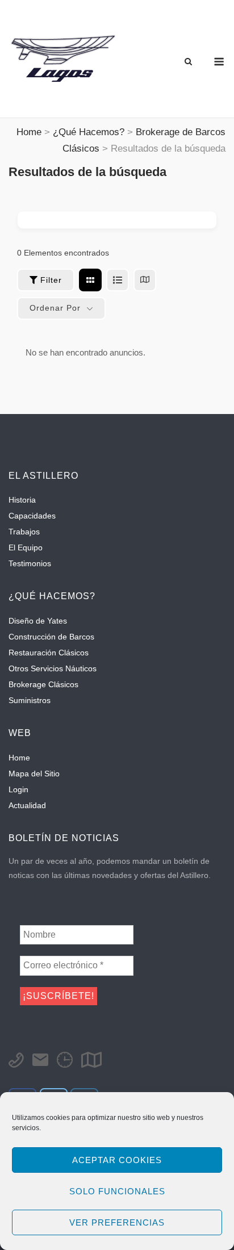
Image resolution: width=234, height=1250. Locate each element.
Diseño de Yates (38, 620)
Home (19, 757)
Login (18, 789)
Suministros (30, 700)
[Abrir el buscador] (188, 62)
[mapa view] (144, 280)
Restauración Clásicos (49, 652)
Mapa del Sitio (34, 773)
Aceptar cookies (117, 1160)
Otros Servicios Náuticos (53, 668)
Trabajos (24, 531)
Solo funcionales (117, 1191)
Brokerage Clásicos (43, 684)
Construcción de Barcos (51, 636)
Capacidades (32, 515)
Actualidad (27, 805)
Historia (22, 499)
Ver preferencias (117, 1222)
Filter (51, 280)
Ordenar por (55, 307)
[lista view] (117, 280)
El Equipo (26, 547)
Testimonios (30, 563)
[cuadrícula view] (90, 280)
